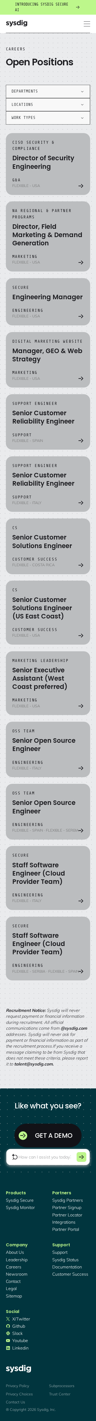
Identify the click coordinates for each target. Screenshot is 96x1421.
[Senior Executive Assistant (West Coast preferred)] (48, 683)
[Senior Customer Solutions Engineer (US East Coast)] (48, 613)
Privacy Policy (17, 1385)
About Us (15, 1252)
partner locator (67, 1215)
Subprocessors (61, 1385)
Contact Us (15, 1402)
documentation (67, 1267)
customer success (70, 1274)
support (59, 1252)
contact (13, 1281)
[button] (87, 23)
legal (11, 1288)
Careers (13, 1267)
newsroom (16, 1274)
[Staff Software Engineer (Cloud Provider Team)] (48, 878)
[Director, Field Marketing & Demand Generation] (48, 236)
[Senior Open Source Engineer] (48, 749)
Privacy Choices (19, 1394)
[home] (16, 24)
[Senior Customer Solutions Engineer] (48, 546)
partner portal (65, 1229)
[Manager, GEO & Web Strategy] (48, 360)
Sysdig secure (20, 1200)
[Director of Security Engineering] (48, 164)
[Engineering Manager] (48, 301)
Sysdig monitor (20, 1207)
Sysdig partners (67, 1200)
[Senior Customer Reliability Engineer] (48, 422)
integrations (63, 1222)
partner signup (66, 1207)
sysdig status (65, 1259)
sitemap (14, 1296)
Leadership (16, 1259)
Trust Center (59, 1394)
